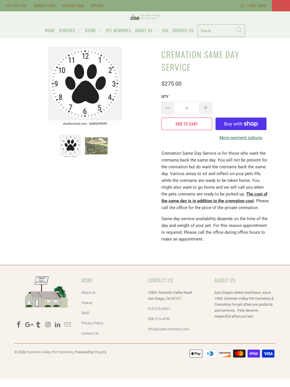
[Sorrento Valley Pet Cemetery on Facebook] (18, 325)
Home (50, 30)
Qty (165, 96)
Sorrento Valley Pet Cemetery (50, 352)
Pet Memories (118, 30)
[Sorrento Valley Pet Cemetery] (145, 17)
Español (97, 5)
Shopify (100, 352)
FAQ (165, 30)
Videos (86, 303)
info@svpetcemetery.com (168, 329)
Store (91, 30)
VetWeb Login (73, 5)
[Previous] (22, 86)
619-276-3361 (16, 5)
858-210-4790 (159, 319)
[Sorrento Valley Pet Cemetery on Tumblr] (38, 325)
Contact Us (183, 30)
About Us (144, 30)
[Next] (148, 86)
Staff (85, 313)
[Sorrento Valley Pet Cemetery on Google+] (28, 325)
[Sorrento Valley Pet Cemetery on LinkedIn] (58, 325)
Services (67, 30)
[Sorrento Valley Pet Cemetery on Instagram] (48, 325)
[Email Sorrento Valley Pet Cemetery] (68, 325)
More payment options (240, 137)
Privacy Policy (92, 323)
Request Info (45, 5)
